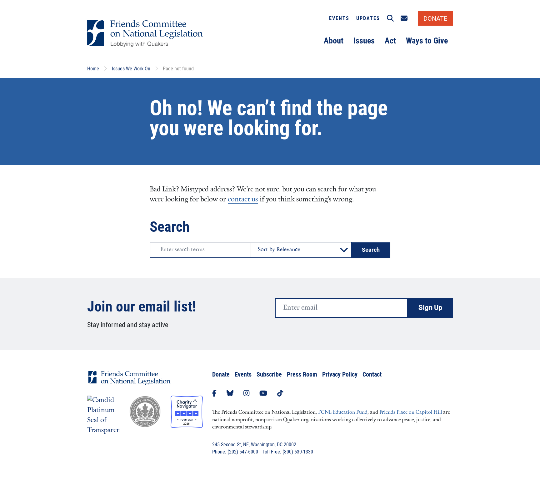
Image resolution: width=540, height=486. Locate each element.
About (333, 40)
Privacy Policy (340, 374)
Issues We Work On (131, 69)
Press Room (302, 374)
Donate (221, 374)
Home (93, 69)
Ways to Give (427, 40)
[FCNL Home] (129, 383)
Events (339, 18)
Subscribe (269, 374)
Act (390, 40)
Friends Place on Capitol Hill (410, 412)
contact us (243, 199)
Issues (364, 40)
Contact (372, 374)
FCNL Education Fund (343, 412)
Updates (368, 18)
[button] (390, 18)
